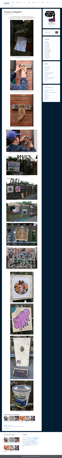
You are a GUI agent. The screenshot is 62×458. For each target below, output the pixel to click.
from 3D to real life (48, 95)
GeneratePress (37, 456)
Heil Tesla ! (46, 91)
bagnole (26, 437)
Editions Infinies (47, 67)
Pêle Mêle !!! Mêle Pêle (6, 422)
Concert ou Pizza (47, 66)
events (38, 2)
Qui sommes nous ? (51, 25)
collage (33, 437)
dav (23, 438)
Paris (36, 441)
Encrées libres (47, 68)
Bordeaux (28, 437)
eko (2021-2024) (47, 98)
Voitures (46, 56)
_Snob (46, 81)
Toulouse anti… (33, 421)
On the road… (18, 2)
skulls (38, 442)
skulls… (46, 54)
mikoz (32, 441)
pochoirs (47, 2)
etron (29, 438)
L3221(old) (46, 75)
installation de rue (14, 426)
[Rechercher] (56, 32)
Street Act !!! (16, 421)
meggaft (19, 426)
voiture (33, 444)
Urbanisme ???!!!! (11, 421)
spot (28, 443)
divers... (9, 425)
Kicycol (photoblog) (48, 73)
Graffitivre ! (46, 70)
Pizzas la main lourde (48, 78)
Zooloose (6, 3)
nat (34, 441)
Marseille (46, 97)
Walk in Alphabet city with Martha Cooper (50, 93)
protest (33, 442)
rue (36, 442)
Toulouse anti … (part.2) (27, 422)
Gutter (46, 71)
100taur (24, 437)
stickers (43, 2)
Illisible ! (46, 99)
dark (38, 437)
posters (30, 442)
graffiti (36, 438)
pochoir (26, 442)
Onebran (46, 94)
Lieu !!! (6, 427)
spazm (26, 443)
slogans (24, 443)
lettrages (33, 2)
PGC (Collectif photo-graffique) (50, 77)
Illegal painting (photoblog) (49, 72)
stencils (31, 443)
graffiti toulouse (26, 439)
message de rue (28, 441)
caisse (31, 437)
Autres (12, 5)
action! (52, 2)
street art (37, 443)
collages (28, 2)
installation (9, 426)
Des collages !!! (7, 428)
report (35, 442)
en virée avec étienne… (22, 422)
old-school (46, 49)
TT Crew (46, 80)
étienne (6, 426)
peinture (24, 442)
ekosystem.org (49, 87)
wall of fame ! (47, 57)
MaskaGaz (24, 441)
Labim (46, 76)
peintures (12, 2)
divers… (24, 2)
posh (28, 442)
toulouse (22, 426)
